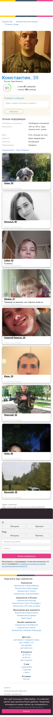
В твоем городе (12, 24)
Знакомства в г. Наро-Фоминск (15, 150)
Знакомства (7, 21)
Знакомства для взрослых (15, 690)
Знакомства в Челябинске (26, 624)
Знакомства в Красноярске (26, 612)
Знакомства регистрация (27, 21)
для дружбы (26, 645)
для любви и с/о (26, 642)
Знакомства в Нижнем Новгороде (26, 630)
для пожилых (26, 660)
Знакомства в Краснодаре (26, 588)
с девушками (26, 666)
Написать (14, 111)
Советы (7, 687)
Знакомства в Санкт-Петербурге (26, 603)
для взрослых (26, 647)
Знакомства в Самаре (26, 615)
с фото (26, 672)
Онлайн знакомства (13, 694)
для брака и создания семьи (26, 639)
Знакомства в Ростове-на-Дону (26, 605)
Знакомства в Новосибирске (26, 585)
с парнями (26, 669)
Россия (26, 679)
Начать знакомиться (26, 556)
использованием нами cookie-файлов (26, 707)
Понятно (26, 711)
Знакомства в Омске (26, 627)
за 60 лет (26, 657)
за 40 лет (26, 654)
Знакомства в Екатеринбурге (26, 593)
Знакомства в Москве (26, 600)
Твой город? (26, 618)
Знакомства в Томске (26, 590)
